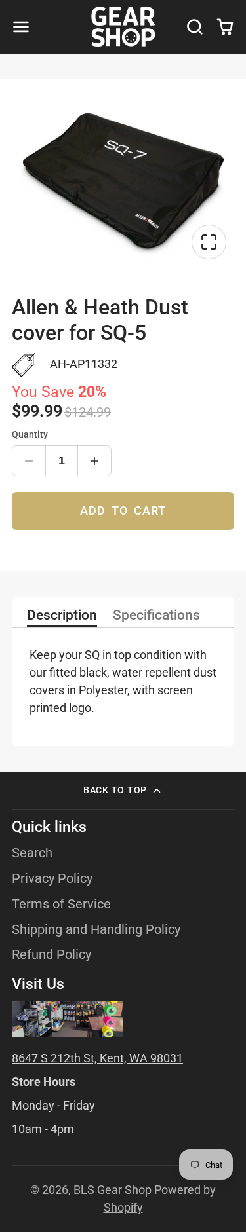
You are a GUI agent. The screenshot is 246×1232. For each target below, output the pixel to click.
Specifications (156, 615)
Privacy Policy (52, 878)
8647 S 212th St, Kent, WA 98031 (97, 1058)
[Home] (123, 27)
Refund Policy (51, 954)
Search (32, 853)
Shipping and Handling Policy (96, 929)
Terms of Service (61, 904)
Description (62, 615)
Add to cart (123, 510)
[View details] (67, 1019)
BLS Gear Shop (112, 1190)
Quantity (30, 434)
